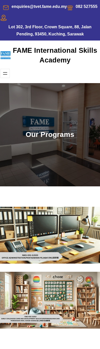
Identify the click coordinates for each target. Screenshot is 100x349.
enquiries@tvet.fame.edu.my (39, 6)
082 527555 (86, 6)
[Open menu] (5, 73)
